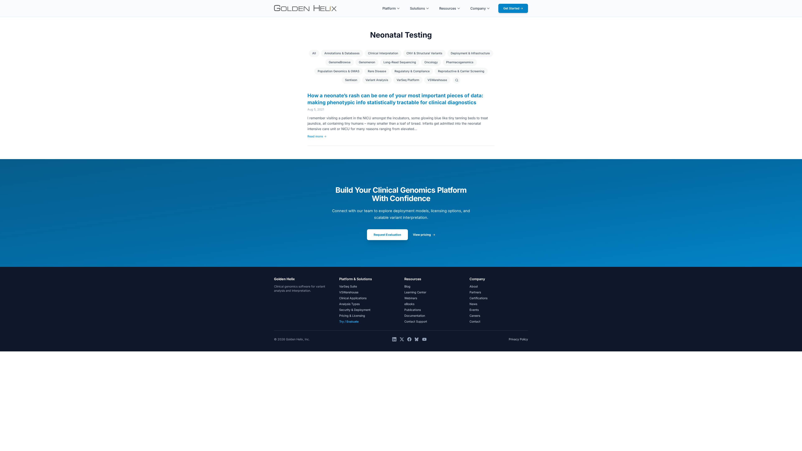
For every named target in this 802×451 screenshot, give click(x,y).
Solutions (417, 8)
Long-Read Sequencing (399, 62)
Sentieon (351, 80)
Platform (389, 8)
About (474, 286)
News (473, 304)
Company (478, 8)
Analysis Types (349, 304)
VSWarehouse (437, 80)
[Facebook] (409, 339)
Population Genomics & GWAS (338, 71)
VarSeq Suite (348, 286)
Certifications (478, 298)
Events (474, 310)
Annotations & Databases (342, 53)
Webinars (410, 298)
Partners (475, 292)
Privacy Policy (518, 339)
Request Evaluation (387, 234)
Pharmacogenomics (459, 62)
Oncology (431, 62)
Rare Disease (377, 71)
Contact (475, 321)
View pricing (424, 234)
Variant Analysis (376, 80)
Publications (412, 310)
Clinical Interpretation (383, 53)
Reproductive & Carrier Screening (461, 71)
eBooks (409, 304)
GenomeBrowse (339, 62)
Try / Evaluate (349, 321)
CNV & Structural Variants (424, 53)
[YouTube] (424, 339)
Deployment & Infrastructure (470, 53)
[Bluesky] (417, 339)
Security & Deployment (355, 310)
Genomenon (367, 62)
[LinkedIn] (394, 339)
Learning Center (415, 292)
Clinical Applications (353, 298)
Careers (475, 315)
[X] (402, 339)
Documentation (414, 315)
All (314, 53)
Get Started (513, 8)
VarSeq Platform (408, 80)
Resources (447, 8)
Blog (407, 286)
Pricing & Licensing (352, 315)
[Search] (456, 80)
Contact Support (415, 321)
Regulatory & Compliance (412, 71)
